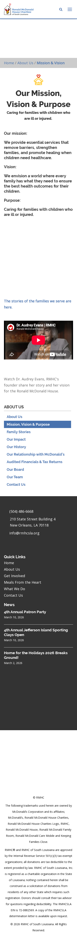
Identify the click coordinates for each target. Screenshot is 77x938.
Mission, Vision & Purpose (28, 424)
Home (9, 62)
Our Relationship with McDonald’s (36, 454)
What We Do (14, 588)
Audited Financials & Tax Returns (34, 462)
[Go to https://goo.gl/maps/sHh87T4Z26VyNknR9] (38, 523)
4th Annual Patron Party (25, 612)
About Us (25, 62)
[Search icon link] (61, 9)
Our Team (15, 477)
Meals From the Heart (22, 582)
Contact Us (16, 484)
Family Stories (19, 432)
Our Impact (16, 439)
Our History (16, 447)
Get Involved (14, 575)
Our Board (15, 469)
